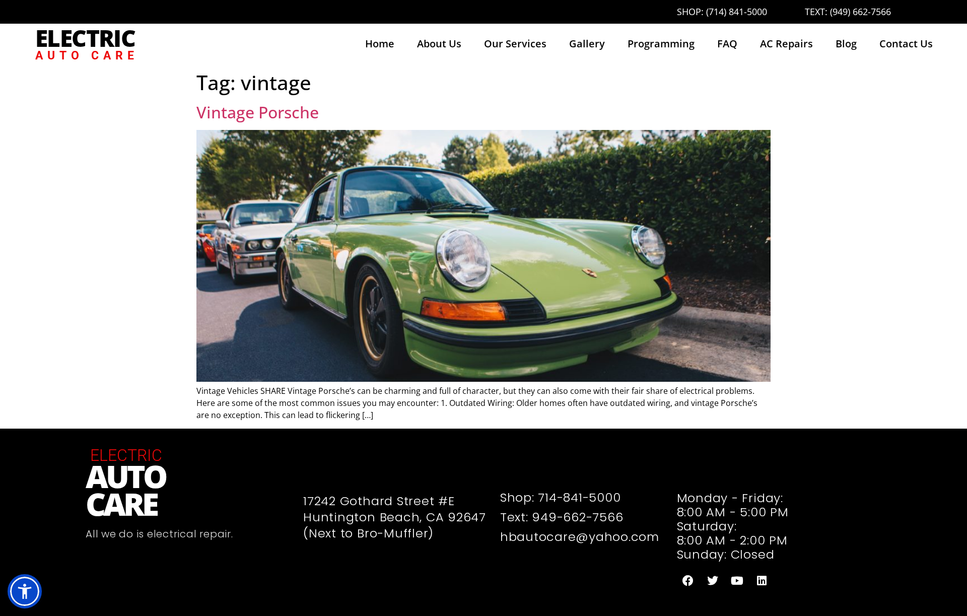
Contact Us (906, 43)
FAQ (727, 43)
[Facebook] (688, 581)
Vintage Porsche (257, 112)
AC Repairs (786, 43)
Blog (846, 43)
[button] (24, 591)
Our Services (515, 43)
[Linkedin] (762, 581)
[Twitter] (713, 581)
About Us (439, 43)
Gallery (587, 43)
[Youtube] (737, 581)
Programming (661, 43)
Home (379, 43)
